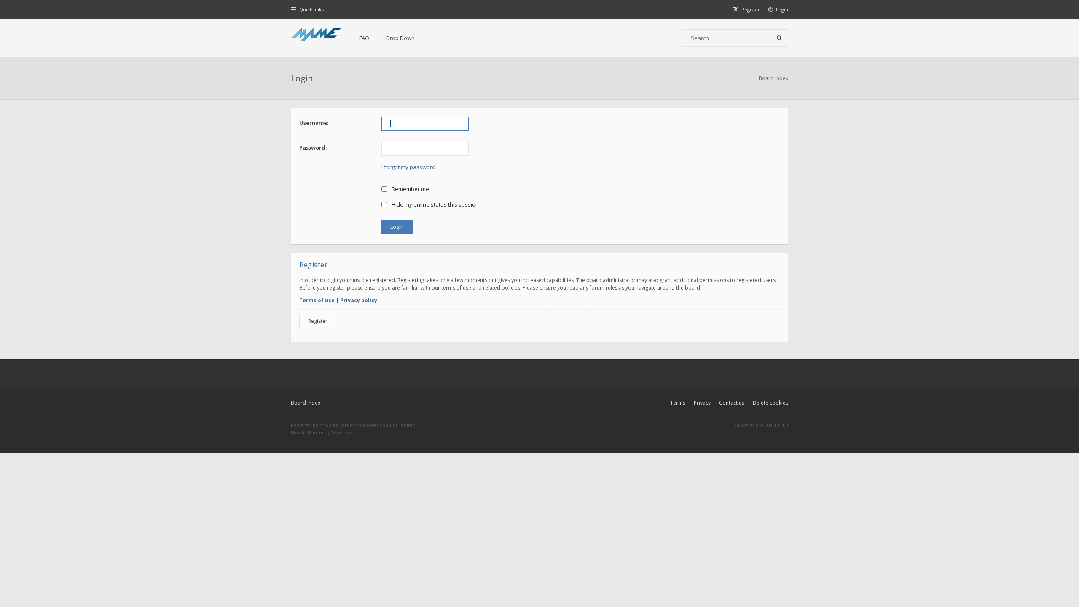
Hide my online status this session (434, 204)
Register (317, 321)
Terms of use (317, 300)
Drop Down (400, 38)
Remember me (409, 189)
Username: (313, 122)
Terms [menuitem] (677, 402)
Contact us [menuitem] (731, 402)
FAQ (364, 38)
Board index (305, 402)
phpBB (326, 425)
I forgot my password (408, 167)
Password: (313, 147)
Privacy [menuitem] (702, 402)
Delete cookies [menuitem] (770, 402)
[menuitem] (778, 9)
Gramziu (341, 432)
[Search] (779, 38)
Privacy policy (358, 300)
